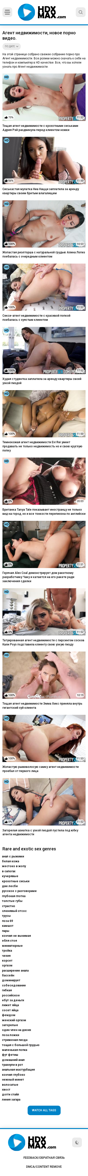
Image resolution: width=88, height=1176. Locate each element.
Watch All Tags (44, 1110)
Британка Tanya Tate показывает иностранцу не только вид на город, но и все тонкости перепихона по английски (44, 511)
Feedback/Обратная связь (44, 1157)
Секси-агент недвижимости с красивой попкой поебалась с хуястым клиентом (36, 318)
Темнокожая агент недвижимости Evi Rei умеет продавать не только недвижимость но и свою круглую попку (42, 446)
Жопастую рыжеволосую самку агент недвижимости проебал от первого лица (40, 769)
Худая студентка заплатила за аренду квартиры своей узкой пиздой (41, 381)
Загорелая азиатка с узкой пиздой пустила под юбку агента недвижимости (40, 832)
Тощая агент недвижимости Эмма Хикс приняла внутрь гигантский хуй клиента (42, 705)
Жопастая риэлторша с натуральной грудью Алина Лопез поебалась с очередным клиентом (43, 254)
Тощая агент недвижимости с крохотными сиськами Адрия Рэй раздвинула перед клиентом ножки (40, 128)
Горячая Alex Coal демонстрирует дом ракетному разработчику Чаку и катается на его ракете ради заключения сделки (38, 577)
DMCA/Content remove (44, 1166)
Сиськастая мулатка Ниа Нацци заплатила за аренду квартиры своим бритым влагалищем (40, 191)
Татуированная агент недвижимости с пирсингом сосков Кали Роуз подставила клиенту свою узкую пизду (43, 642)
